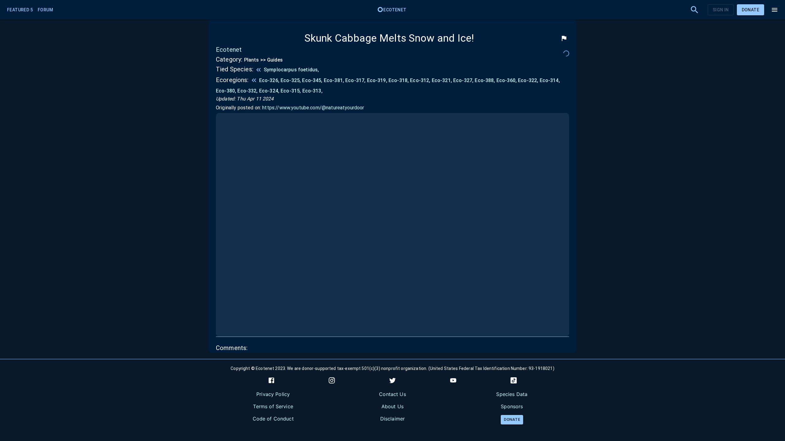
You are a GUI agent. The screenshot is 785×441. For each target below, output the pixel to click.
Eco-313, (312, 91)
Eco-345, (312, 80)
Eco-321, (442, 80)
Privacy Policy (273, 394)
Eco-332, (247, 91)
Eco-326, (269, 80)
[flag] (564, 38)
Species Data (511, 394)
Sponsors (512, 406)
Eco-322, (528, 80)
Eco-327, (463, 80)
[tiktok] (513, 380)
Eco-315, (291, 91)
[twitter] (392, 380)
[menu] (774, 9)
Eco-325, (291, 80)
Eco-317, (355, 80)
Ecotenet (394, 9)
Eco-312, (420, 80)
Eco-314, (550, 80)
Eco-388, (485, 80)
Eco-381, (334, 80)
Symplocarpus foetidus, (291, 70)
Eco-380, (226, 91)
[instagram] (332, 380)
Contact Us (392, 394)
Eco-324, (269, 91)
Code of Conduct (273, 419)
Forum (45, 9)
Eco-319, (377, 80)
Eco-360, (506, 80)
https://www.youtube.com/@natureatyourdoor (313, 108)
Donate (750, 9)
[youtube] (453, 380)
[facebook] (271, 380)
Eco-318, (399, 80)
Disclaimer (392, 419)
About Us (392, 406)
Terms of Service (273, 406)
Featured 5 (20, 9)
